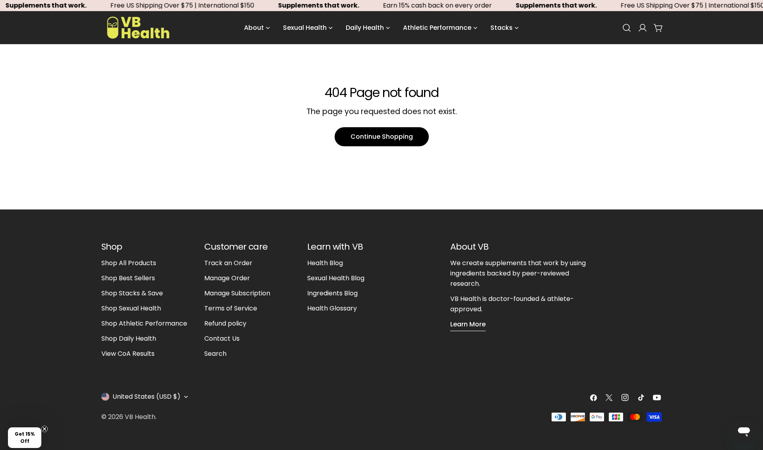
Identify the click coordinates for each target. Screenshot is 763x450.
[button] (24, 437)
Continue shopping (382, 136)
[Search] (627, 28)
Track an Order (228, 263)
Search (215, 353)
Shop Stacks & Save (132, 293)
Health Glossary (332, 308)
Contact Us (222, 338)
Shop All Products (128, 263)
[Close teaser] (44, 429)
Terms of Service (230, 308)
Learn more (468, 324)
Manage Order (227, 278)
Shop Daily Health (128, 338)
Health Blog (325, 263)
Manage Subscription (237, 293)
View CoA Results (128, 353)
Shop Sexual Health (131, 308)
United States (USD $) (146, 396)
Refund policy (225, 323)
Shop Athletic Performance (144, 323)
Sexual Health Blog (335, 278)
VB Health (140, 416)
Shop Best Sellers (128, 278)
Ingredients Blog (332, 293)
